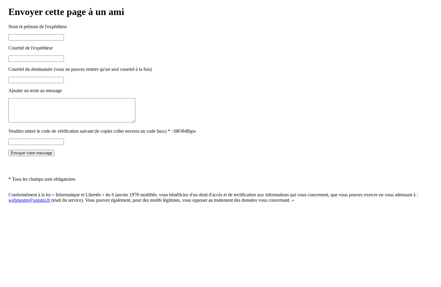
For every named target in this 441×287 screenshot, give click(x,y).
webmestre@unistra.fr (29, 200)
